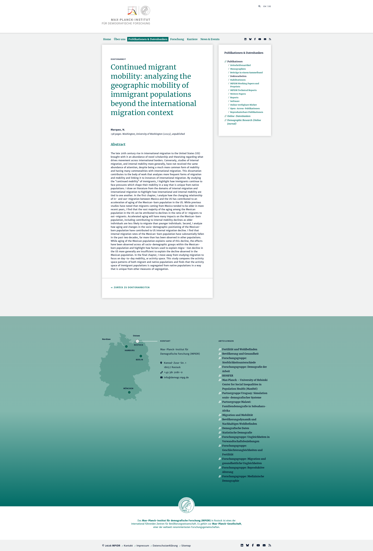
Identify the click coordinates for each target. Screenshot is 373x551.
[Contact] (263, 545)
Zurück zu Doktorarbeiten (132, 287)
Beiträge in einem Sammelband (246, 72)
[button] (259, 6)
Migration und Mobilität (237, 415)
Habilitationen (238, 80)
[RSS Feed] (269, 39)
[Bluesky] (250, 39)
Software (235, 101)
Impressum (143, 545)
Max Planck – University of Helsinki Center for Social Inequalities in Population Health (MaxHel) (245, 384)
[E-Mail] (264, 39)
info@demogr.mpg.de (176, 377)
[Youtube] (259, 39)
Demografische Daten (235, 428)
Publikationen (235, 61)
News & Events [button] (209, 39)
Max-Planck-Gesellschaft (226, 523)
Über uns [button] (119, 39)
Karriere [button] (192, 39)
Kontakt (128, 545)
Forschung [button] (177, 39)
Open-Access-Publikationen (245, 108)
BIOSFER (227, 375)
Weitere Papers (238, 94)
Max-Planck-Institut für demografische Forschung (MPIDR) (176, 520)
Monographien (238, 69)
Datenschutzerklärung (165, 545)
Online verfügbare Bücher (243, 105)
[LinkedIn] (245, 39)
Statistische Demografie (237, 432)
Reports (234, 97)
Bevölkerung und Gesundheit (240, 353)
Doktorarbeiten (238, 76)
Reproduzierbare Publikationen (246, 112)
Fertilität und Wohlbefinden (239, 349)
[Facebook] (255, 39)
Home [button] (107, 39)
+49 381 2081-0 (173, 372)
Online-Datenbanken (238, 116)
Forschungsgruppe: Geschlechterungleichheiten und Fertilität (242, 450)
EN (264, 6)
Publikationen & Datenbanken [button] (147, 39)
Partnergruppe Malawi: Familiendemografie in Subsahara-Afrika (244, 406)
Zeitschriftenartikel (240, 65)
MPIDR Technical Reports (243, 90)
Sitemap (186, 545)
